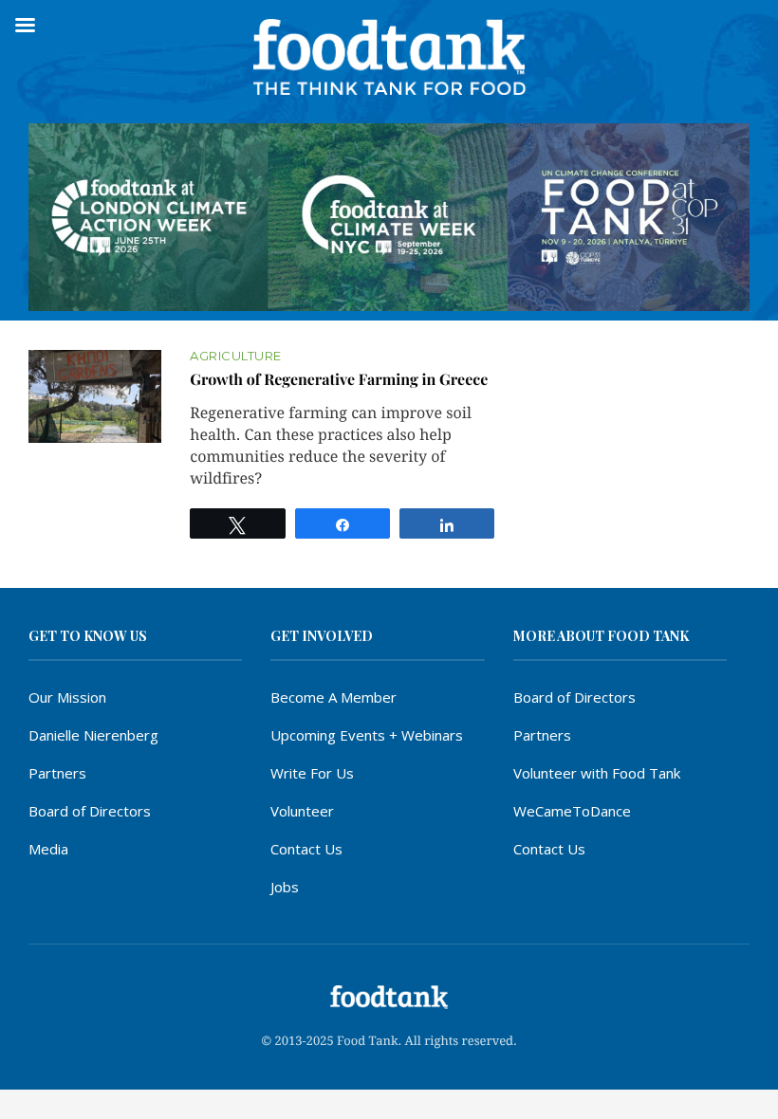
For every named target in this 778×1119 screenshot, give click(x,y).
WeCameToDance (572, 810)
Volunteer (302, 810)
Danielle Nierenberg (93, 734)
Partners (57, 772)
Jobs (284, 886)
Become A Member (333, 697)
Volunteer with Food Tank (596, 772)
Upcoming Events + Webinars (366, 734)
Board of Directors (89, 810)
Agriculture (236, 356)
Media (48, 848)
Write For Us (312, 772)
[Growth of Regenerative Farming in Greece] (94, 397)
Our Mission (67, 697)
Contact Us (306, 848)
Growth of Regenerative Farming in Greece (339, 380)
